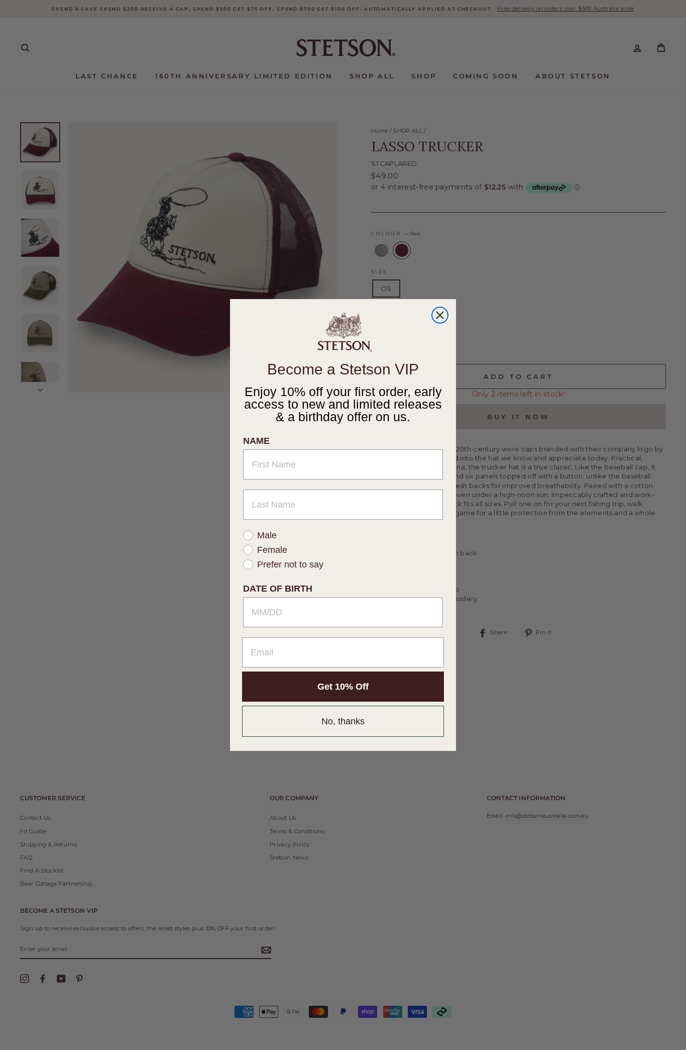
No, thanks (343, 721)
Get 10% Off (343, 687)
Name (256, 441)
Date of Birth (277, 589)
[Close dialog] (440, 315)
